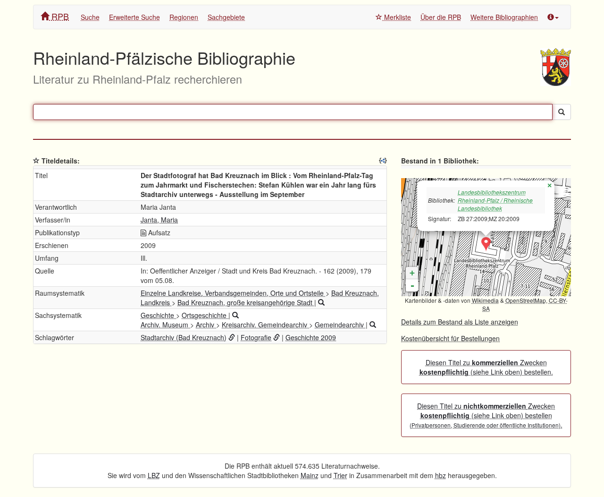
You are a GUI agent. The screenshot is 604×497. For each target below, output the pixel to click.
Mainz (310, 475)
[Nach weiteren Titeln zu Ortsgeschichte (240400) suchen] (235, 315)
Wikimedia (485, 300)
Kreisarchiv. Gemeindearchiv (265, 324)
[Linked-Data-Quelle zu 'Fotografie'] (276, 337)
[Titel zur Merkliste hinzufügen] (36, 160)
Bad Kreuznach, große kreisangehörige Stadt (245, 302)
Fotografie (256, 337)
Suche (90, 17)
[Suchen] (561, 112)
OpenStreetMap (525, 300)
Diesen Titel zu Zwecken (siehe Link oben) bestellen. (486, 367)
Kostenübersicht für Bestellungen (450, 338)
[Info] (553, 17)
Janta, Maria (159, 219)
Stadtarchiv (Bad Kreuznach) (183, 337)
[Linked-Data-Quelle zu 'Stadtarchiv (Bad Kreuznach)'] (231, 337)
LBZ (154, 475)
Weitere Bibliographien (504, 17)
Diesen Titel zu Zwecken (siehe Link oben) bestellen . (486, 415)
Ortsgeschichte (205, 315)
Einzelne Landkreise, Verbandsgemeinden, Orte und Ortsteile (233, 293)
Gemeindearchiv (340, 324)
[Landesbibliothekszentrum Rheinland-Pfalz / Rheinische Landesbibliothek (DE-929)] (486, 244)
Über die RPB (440, 17)
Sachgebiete (226, 17)
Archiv (206, 324)
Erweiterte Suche (134, 17)
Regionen (183, 17)
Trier (340, 475)
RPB (59, 16)
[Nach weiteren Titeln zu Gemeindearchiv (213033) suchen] (372, 324)
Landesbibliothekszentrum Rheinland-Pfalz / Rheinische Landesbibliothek (495, 200)
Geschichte (158, 315)
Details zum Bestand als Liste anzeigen (459, 321)
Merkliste (396, 17)
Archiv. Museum (165, 324)
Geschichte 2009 (310, 337)
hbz (440, 475)
